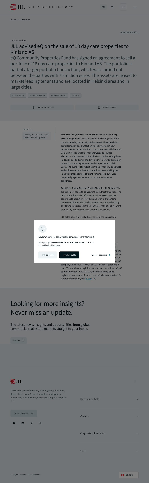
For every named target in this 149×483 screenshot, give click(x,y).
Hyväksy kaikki (69, 255)
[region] (74, 241)
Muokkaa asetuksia (101, 255)
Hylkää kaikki (47, 255)
